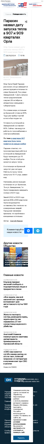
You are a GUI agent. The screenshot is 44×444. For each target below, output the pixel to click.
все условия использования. (19, 422)
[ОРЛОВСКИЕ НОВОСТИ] (8, 380)
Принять (21, 438)
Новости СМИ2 (10, 367)
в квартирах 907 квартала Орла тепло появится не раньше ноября (14, 141)
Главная (9, 14)
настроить (17, 428)
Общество (18, 14)
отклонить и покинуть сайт (19, 431)
